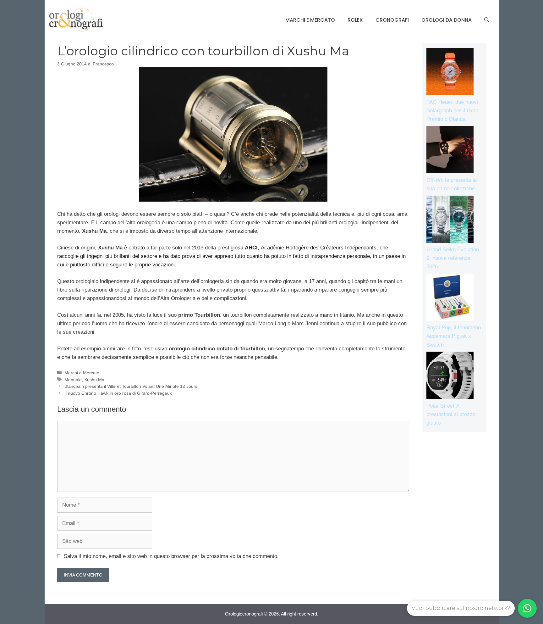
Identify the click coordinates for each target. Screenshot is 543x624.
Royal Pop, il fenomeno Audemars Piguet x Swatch (453, 336)
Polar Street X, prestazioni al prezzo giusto (450, 414)
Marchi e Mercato (310, 20)
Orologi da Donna (446, 20)
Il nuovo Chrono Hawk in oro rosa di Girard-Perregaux (118, 393)
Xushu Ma (94, 379)
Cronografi (392, 20)
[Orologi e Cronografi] (76, 20)
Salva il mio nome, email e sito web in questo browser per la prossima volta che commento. (171, 556)
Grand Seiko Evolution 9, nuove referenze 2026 (452, 258)
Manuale (73, 379)
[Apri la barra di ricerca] (487, 20)
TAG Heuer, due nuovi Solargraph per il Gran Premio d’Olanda (452, 110)
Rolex (355, 20)
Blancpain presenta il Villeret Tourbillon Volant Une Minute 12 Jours (130, 386)
